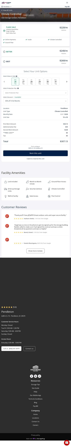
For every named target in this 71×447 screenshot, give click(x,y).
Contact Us (35, 422)
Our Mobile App (35, 395)
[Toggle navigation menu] (68, 2)
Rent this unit (36, 153)
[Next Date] (67, 82)
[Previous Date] (4, 82)
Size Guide (35, 388)
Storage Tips (35, 385)
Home (35, 414)
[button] (31, 376)
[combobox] (35, 93)
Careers (35, 425)
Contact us (29, 349)
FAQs (35, 392)
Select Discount (12, 97)
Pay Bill (67, 6)
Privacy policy (35, 435)
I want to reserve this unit (35, 159)
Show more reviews (35, 251)
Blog (35, 403)
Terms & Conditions (35, 399)
